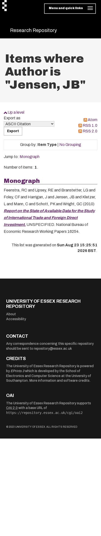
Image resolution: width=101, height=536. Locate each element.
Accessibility (16, 319)
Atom (92, 120)
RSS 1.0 (90, 125)
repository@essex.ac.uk (53, 348)
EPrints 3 (17, 371)
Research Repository (33, 30)
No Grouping (70, 144)
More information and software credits (59, 380)
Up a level (16, 112)
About (11, 314)
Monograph (29, 157)
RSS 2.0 (90, 131)
